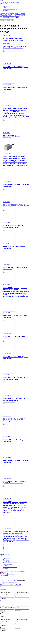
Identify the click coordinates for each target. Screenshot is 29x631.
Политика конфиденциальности (8, 582)
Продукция (6, 7)
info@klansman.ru (14, 2)
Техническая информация (10, 9)
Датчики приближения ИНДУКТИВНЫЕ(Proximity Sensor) (12, 15)
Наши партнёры (7, 564)
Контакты (5, 10)
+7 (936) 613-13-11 (5, 2)
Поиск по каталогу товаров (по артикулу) (11, 18)
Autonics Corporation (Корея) (12, 13)
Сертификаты (6, 561)
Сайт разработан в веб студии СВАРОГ (10, 585)
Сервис (5, 565)
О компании (6, 6)
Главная (2, 13)
